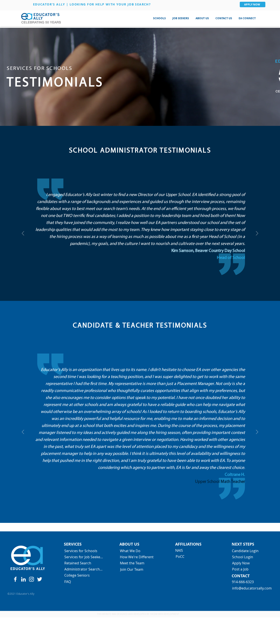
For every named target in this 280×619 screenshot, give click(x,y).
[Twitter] (39, 579)
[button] (159, 18)
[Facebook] (15, 579)
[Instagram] (31, 579)
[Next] (257, 233)
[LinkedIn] (23, 579)
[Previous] (23, 233)
